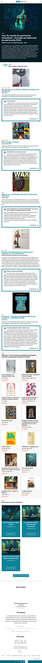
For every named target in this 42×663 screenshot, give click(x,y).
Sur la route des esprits (27, 468)
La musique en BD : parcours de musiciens (31, 524)
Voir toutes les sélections (21, 575)
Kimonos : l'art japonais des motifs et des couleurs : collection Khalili (19, 317)
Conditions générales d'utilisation (17, 655)
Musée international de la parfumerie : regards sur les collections (18, 253)
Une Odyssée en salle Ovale (11, 523)
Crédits (25, 655)
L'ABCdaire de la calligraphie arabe (30, 446)
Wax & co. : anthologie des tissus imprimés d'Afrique (19, 195)
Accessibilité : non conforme (35, 655)
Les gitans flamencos (27, 491)
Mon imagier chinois (10, 142)
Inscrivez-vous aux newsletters (20, 647)
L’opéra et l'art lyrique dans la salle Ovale (11, 557)
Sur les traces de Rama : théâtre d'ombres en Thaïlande (20, 90)
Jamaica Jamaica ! (6, 446)
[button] (18, 661)
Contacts (28, 655)
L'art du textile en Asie (7, 420)
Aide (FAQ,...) (3, 655)
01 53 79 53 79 (21, 608)
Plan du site (8, 655)
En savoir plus (4, 380)
